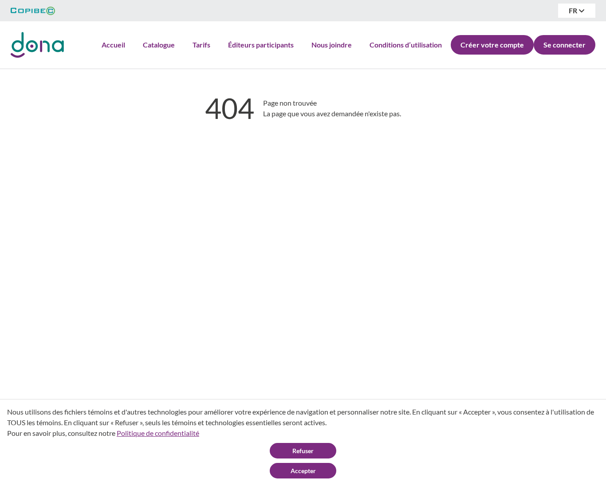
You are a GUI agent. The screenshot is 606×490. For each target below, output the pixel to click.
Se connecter (564, 44)
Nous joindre (331, 44)
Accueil (113, 44)
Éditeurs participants (261, 44)
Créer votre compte (492, 44)
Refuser (303, 450)
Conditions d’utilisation (406, 44)
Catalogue (159, 44)
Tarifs (201, 44)
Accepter (303, 470)
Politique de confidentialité (158, 433)
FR (573, 10)
